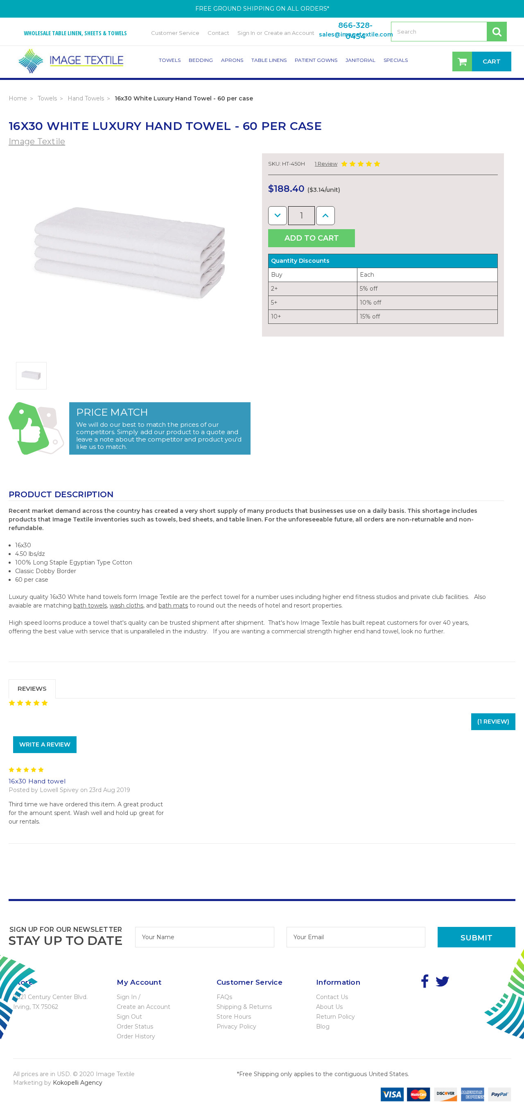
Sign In (246, 33)
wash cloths (126, 605)
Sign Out (129, 1016)
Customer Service (175, 33)
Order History (136, 1036)
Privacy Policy (236, 1026)
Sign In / (128, 997)
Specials (396, 60)
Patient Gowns (316, 60)
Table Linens (269, 60)
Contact (218, 33)
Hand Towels (86, 98)
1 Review (326, 163)
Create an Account (289, 33)
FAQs (224, 997)
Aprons (232, 60)
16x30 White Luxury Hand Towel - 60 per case (184, 98)
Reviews (32, 688)
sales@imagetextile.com (356, 34)
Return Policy (335, 1016)
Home (18, 98)
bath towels (90, 605)
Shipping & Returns (244, 1007)
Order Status (135, 1026)
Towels (170, 60)
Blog (323, 1026)
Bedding (201, 60)
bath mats (173, 605)
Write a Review (44, 744)
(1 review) (493, 721)
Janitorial (360, 60)
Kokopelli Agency (77, 1082)
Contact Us (332, 997)
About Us (329, 1007)
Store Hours (234, 1016)
